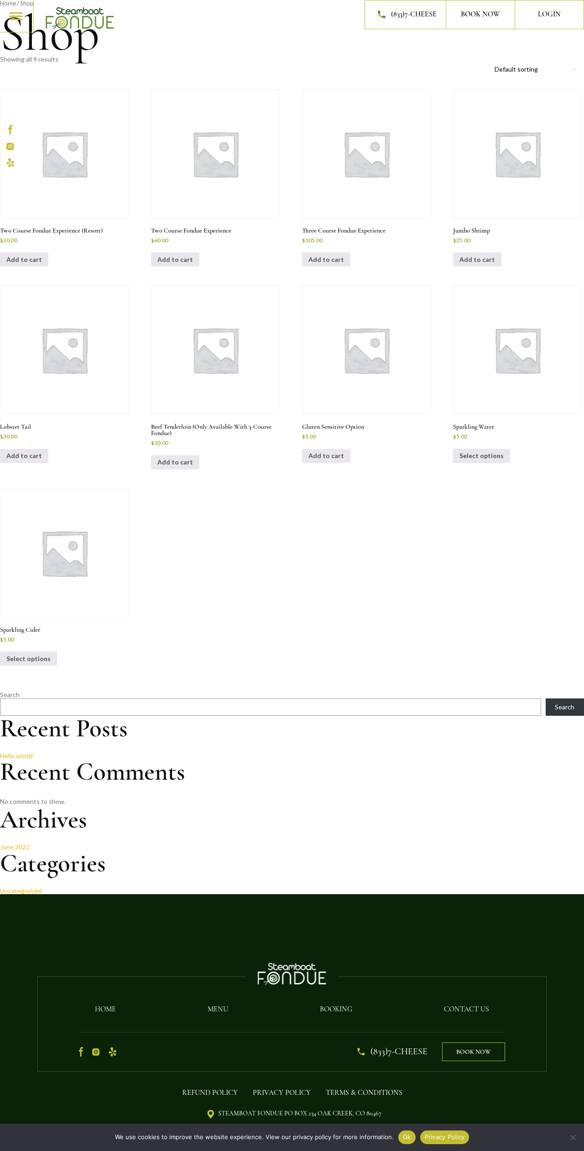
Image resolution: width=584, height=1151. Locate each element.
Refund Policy (210, 1092)
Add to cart (175, 259)
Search (10, 694)
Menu (218, 1009)
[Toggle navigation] (16, 15)
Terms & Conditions (364, 1092)
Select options (481, 455)
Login (549, 14)
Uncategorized (21, 891)
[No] (572, 1137)
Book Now (480, 14)
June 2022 (15, 847)
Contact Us (466, 1009)
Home (105, 1009)
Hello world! (17, 756)
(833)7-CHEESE (414, 14)
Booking (336, 1009)
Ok (407, 1137)
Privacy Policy (282, 1092)
